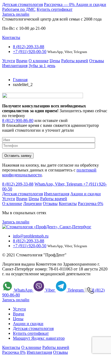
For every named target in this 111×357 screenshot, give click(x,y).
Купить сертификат (54, 9)
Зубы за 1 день (42, 65)
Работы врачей (74, 60)
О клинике (38, 60)
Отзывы (96, 60)
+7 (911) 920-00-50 (29, 51)
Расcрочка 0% (90, 203)
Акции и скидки (91, 4)
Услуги (8, 60)
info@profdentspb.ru (30, 236)
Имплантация (14, 65)
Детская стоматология (22, 4)
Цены (55, 60)
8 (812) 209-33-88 (28, 46)
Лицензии (32, 203)
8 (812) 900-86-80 (17, 120)
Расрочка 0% (14, 352)
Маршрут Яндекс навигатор (39, 338)
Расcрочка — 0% (60, 4)
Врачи (21, 60)
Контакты (11, 37)
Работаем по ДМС (19, 9)
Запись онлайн (15, 14)
